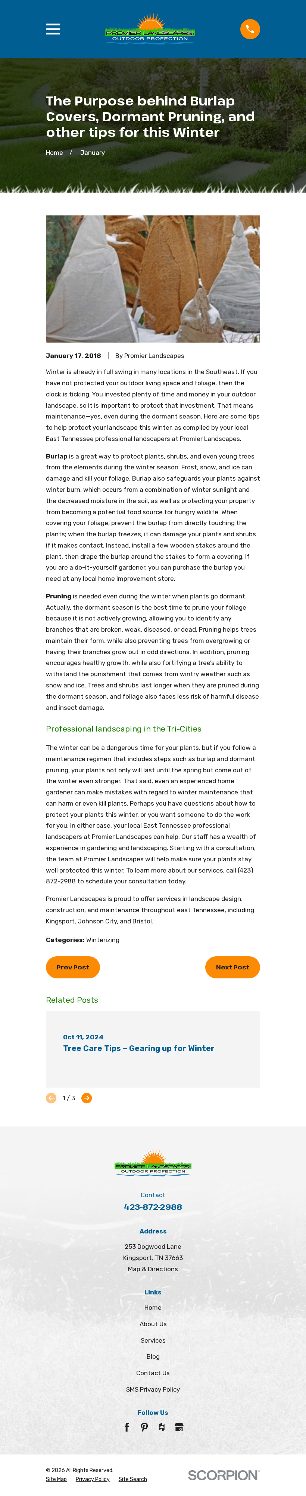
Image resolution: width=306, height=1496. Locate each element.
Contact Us (153, 1373)
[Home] (150, 29)
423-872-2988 (153, 1206)
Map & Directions (153, 1269)
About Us (153, 1324)
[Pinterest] (144, 1427)
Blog (153, 1356)
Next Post (232, 967)
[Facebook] (126, 1427)
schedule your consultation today (135, 881)
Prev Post (73, 967)
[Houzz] (161, 1427)
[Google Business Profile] (179, 1427)
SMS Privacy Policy (153, 1389)
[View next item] (86, 1098)
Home (153, 1307)
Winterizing (102, 940)
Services (153, 1340)
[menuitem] (56, 1479)
